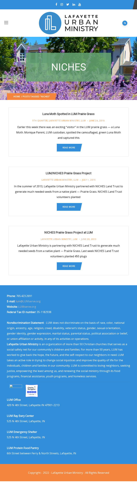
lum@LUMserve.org (28, 301)
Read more (69, 147)
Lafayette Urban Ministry (64, 120)
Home (17, 96)
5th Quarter (40, 120)
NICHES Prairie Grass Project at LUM (68, 232)
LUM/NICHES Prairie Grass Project (68, 173)
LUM (83, 120)
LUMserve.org (27, 307)
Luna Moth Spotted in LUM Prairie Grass (68, 114)
